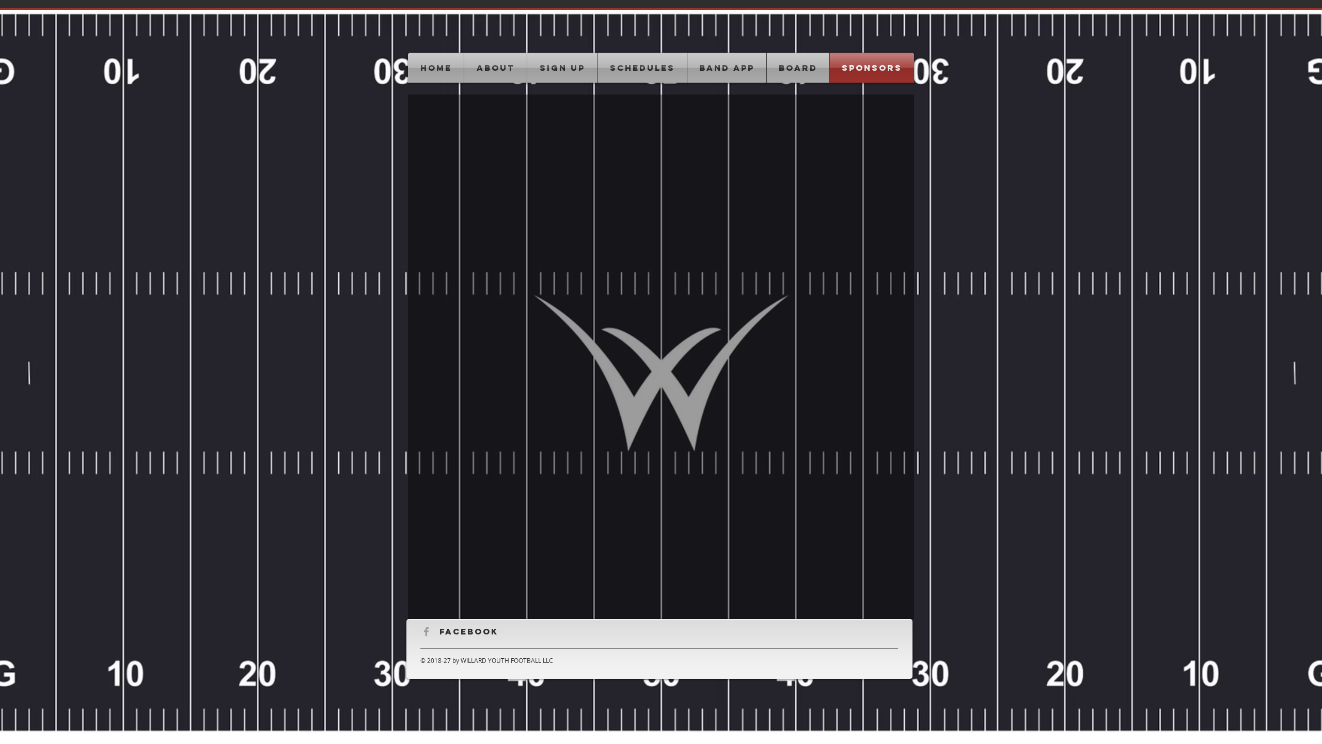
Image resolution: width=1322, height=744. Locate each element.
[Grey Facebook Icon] (426, 632)
